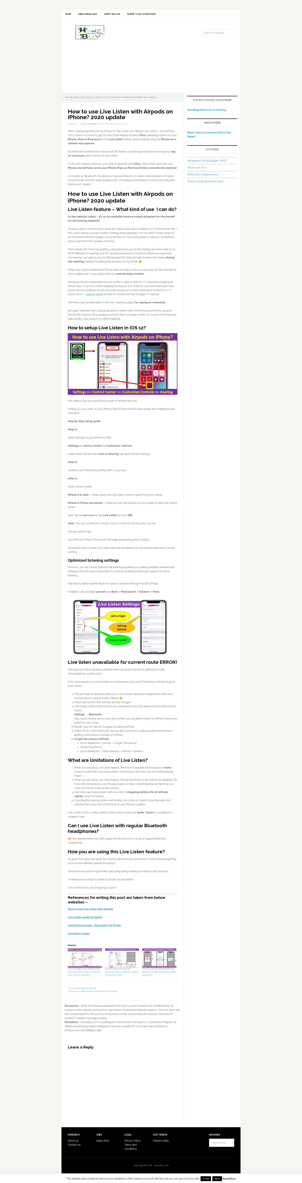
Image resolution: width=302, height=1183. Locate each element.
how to (84, 988)
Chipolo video (161, 1140)
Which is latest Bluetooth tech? (205, 181)
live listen (111, 991)
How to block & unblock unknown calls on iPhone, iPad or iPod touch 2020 (122, 972)
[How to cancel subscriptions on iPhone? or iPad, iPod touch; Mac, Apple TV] (159, 958)
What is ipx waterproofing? (202, 174)
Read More (229, 1178)
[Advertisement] (151, 69)
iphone (92, 988)
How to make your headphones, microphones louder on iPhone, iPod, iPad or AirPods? (84, 972)
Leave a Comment (89, 124)
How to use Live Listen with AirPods (90, 909)
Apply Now (102, 1140)
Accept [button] (205, 1178)
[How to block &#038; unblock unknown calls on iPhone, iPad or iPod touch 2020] (122, 958)
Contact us (74, 1144)
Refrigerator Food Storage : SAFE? (207, 160)
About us (73, 1140)
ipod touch (99, 991)
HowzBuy (88, 32)
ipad (84, 991)
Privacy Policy (132, 1140)
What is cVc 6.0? (197, 167)
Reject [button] (217, 1178)
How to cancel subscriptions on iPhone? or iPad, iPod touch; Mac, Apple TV (159, 972)
